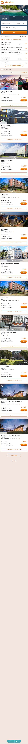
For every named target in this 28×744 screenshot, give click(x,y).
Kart (18, 741)
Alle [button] (2, 39)
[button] (7, 23)
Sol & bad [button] (8, 39)
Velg (24, 100)
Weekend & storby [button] (17, 39)
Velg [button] (26, 43)
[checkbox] (2, 76)
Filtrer (11, 741)
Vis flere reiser (14, 455)
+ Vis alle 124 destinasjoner (14, 65)
